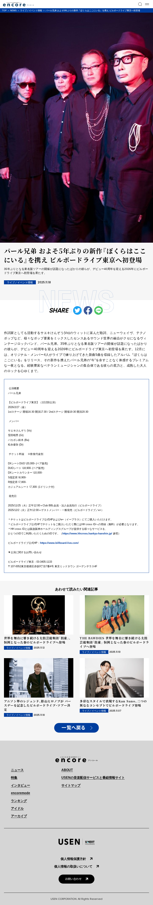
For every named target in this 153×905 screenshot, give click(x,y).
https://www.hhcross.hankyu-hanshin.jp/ (87, 533)
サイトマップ (70, 785)
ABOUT (67, 770)
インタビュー (20, 785)
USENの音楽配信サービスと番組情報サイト (93, 777)
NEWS (13, 10)
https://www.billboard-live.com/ (59, 542)
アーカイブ (19, 816)
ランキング (19, 800)
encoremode (20, 793)
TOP (4, 10)
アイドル (17, 808)
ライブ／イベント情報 (31, 10)
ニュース (17, 770)
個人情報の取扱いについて (73, 866)
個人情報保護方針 (73, 859)
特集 (14, 777)
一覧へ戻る (73, 728)
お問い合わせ (73, 879)
